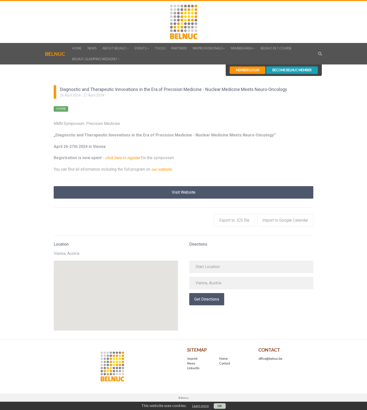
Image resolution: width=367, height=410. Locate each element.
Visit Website (183, 192)
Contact (224, 363)
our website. (162, 169)
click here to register (122, 157)
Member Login (247, 70)
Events (140, 48)
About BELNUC (114, 48)
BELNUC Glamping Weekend (94, 59)
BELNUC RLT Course (276, 48)
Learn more (200, 406)
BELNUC (55, 54)
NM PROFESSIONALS (207, 48)
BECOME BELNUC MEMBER (292, 70)
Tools (160, 48)
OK (219, 406)
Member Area (241, 48)
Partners (179, 48)
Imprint (192, 359)
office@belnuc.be (270, 359)
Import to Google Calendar (285, 220)
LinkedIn (193, 368)
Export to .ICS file (234, 220)
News (92, 48)
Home (77, 48)
